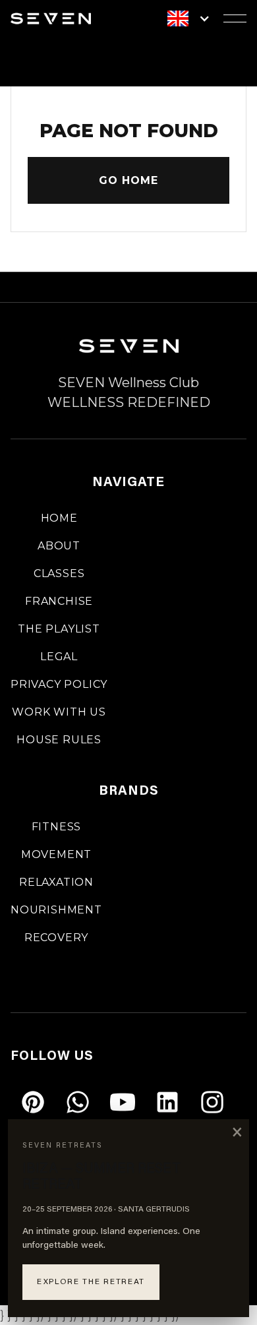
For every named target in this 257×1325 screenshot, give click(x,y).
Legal (59, 656)
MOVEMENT (56, 854)
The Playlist (59, 629)
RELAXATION (56, 882)
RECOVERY (56, 937)
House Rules (58, 739)
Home (59, 518)
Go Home (128, 180)
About (59, 545)
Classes (59, 573)
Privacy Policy (59, 684)
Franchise (59, 601)
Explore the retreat (91, 1282)
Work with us (59, 712)
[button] (195, 18)
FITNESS (57, 826)
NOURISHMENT (56, 910)
